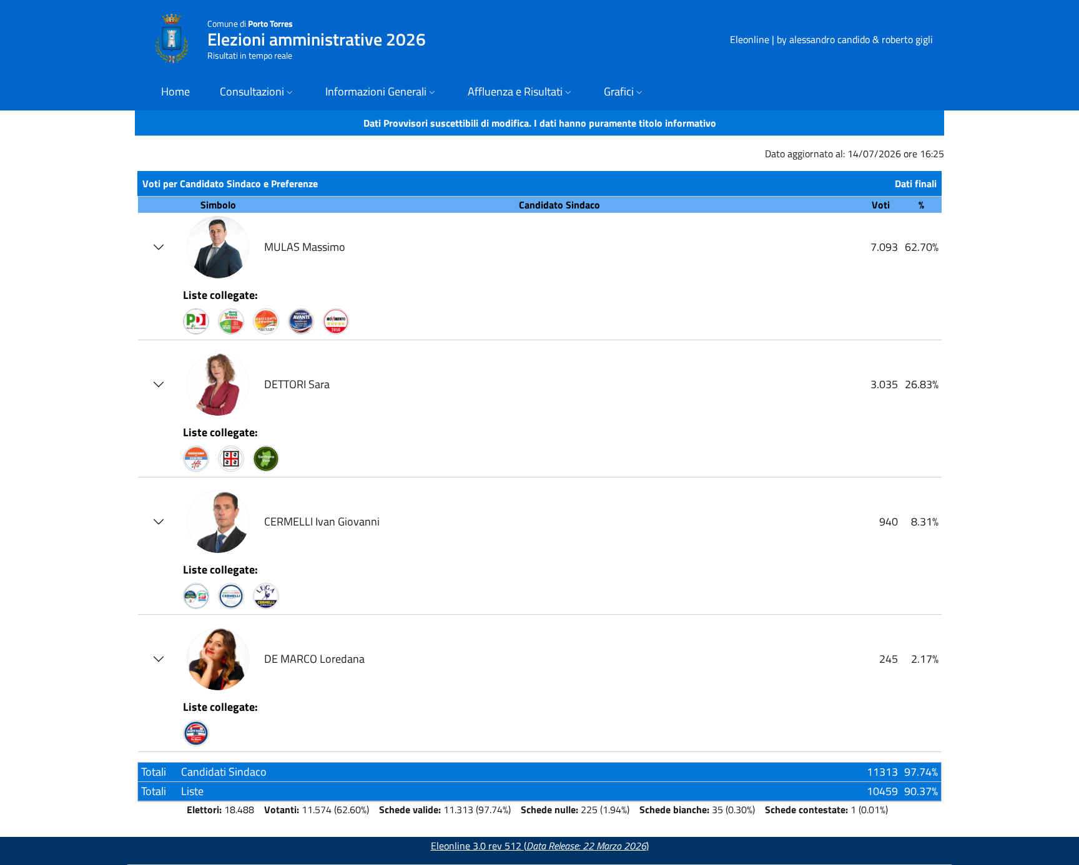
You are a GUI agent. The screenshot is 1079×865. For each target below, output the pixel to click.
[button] (257, 92)
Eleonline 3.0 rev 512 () (540, 845)
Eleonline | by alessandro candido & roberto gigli (831, 39)
